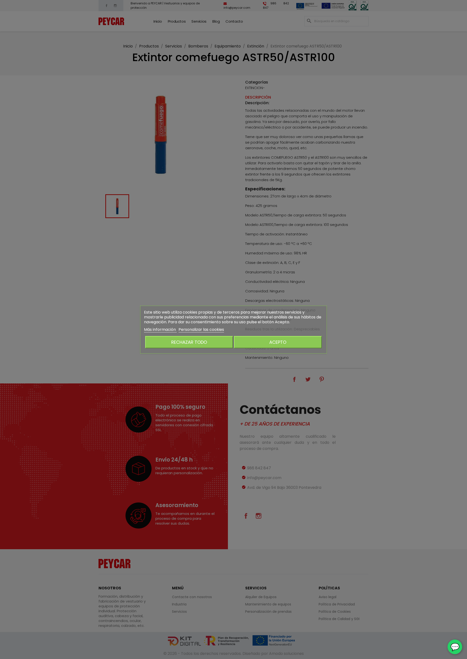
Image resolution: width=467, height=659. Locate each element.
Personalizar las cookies (201, 329)
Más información (160, 329)
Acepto (277, 342)
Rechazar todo (189, 342)
